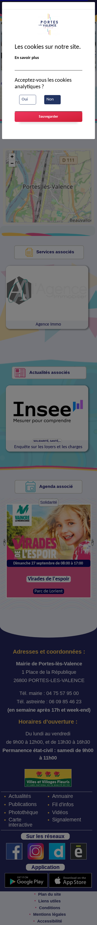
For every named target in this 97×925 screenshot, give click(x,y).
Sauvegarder (48, 117)
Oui (25, 99)
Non (50, 99)
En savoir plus (27, 58)
